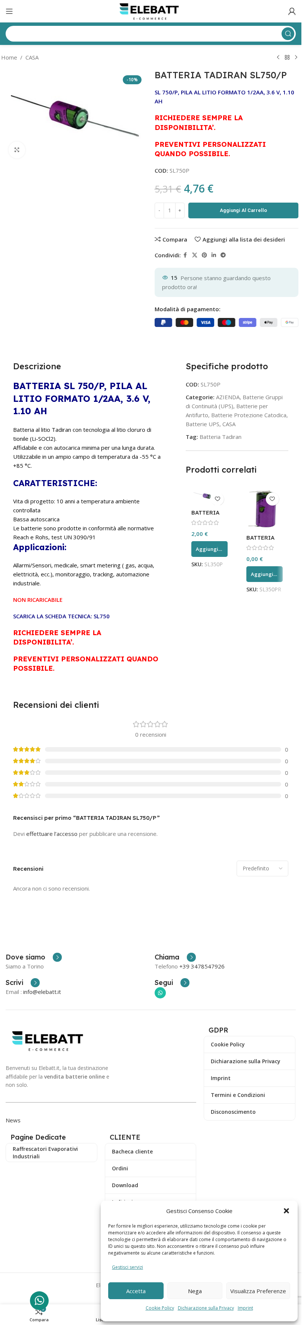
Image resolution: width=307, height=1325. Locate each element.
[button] (286, 1211)
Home (9, 57)
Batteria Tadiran (220, 436)
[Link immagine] (49, 1040)
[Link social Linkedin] (213, 255)
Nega (195, 1291)
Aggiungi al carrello (243, 210)
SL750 (102, 616)
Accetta (136, 1291)
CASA (32, 57)
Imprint (245, 1308)
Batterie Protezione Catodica (248, 415)
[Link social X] (195, 255)
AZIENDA (228, 397)
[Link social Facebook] (185, 255)
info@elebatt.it (42, 991)
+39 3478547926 (202, 966)
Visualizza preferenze (258, 1291)
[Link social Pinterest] (204, 255)
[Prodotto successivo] (296, 57)
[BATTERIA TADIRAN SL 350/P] (209, 497)
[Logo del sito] (150, 10)
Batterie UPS (202, 424)
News (13, 1120)
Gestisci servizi (127, 1267)
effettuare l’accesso (51, 833)
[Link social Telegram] (223, 255)
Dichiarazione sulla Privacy (206, 1308)
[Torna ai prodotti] (287, 57)
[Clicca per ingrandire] (17, 150)
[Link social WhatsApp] (160, 992)
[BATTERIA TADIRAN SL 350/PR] (264, 509)
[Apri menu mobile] (9, 11)
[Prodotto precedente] (278, 57)
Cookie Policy (160, 1308)
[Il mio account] (292, 11)
